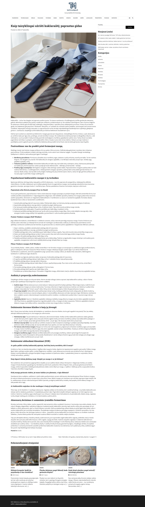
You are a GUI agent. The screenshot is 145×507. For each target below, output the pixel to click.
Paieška (100, 25)
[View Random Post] (129, 18)
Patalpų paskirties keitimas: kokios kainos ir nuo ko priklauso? (115, 41)
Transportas (98, 18)
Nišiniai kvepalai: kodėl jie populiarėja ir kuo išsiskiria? (22, 471)
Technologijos (25, 18)
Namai (55, 18)
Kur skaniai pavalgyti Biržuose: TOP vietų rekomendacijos (114, 35)
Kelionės (75, 18)
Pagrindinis (15, 18)
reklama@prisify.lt (20, 504)
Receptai (61, 18)
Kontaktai (114, 18)
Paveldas (106, 18)
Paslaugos (40, 18)
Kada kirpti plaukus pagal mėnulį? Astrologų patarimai (81, 471)
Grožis (82, 18)
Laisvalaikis (89, 18)
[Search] (132, 18)
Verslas (33, 18)
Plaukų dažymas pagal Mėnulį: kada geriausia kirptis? (54, 471)
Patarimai (48, 18)
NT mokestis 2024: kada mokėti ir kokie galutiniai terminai (114, 38)
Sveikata (68, 18)
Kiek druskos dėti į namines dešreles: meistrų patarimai (113, 44)
